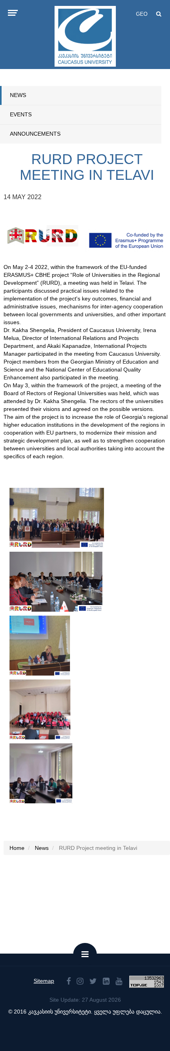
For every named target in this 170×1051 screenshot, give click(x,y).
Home (17, 848)
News (18, 95)
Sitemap (44, 981)
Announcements (35, 134)
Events (21, 114)
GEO (141, 14)
